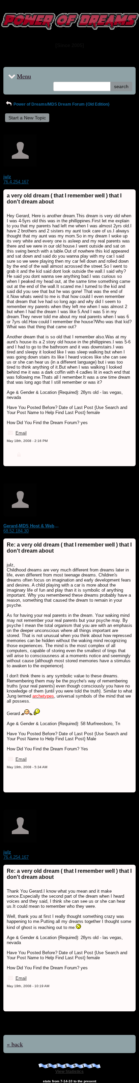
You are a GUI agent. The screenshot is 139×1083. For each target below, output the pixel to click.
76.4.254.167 (16, 181)
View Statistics (69, 1071)
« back (15, 1044)
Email (21, 433)
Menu (24, 76)
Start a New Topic (27, 117)
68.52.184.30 (16, 530)
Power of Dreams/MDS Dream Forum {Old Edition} (61, 104)
